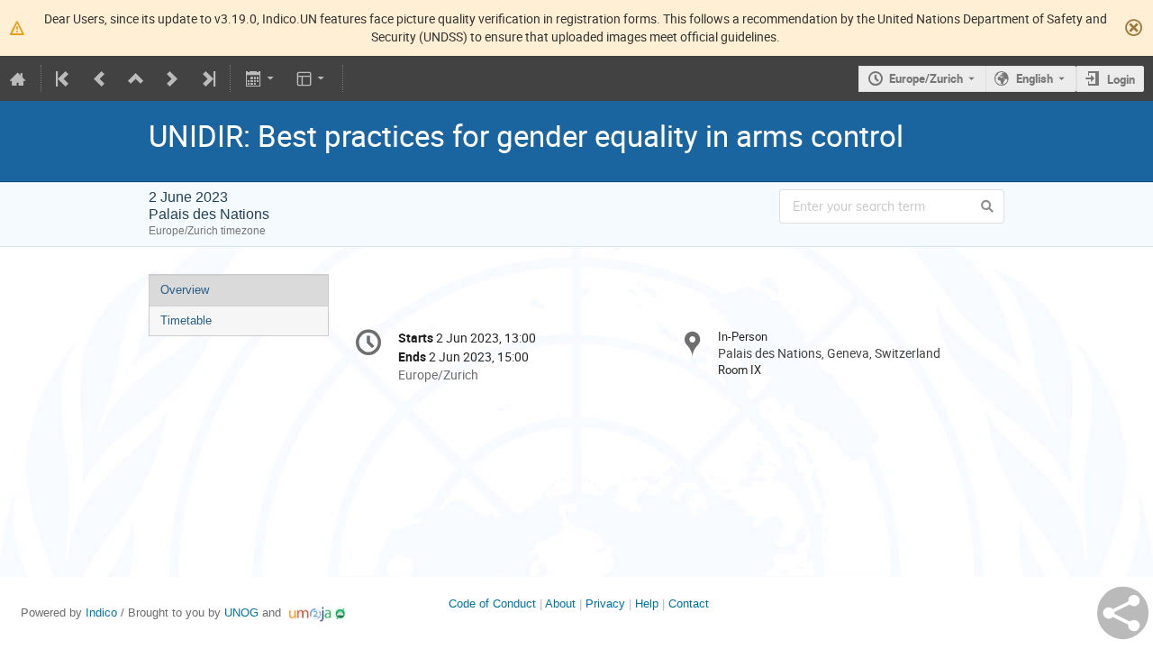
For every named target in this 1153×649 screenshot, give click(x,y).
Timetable (186, 320)
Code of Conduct (492, 603)
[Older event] (100, 78)
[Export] (260, 78)
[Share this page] (1122, 613)
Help (646, 603)
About (560, 603)
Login (1121, 79)
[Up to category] (136, 78)
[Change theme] (312, 78)
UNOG (241, 612)
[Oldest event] (64, 78)
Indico (101, 612)
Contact (688, 603)
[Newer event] (172, 78)
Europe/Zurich (926, 78)
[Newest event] (207, 78)
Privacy (605, 603)
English (1034, 78)
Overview (184, 290)
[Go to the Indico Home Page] (18, 78)
